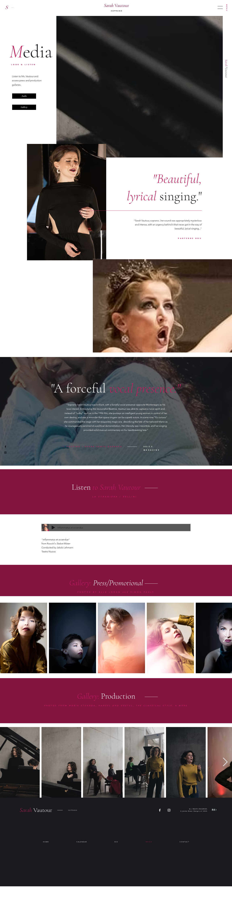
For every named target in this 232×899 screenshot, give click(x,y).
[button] (226, 7)
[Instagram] (5, 452)
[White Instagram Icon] (169, 810)
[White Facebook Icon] (160, 810)
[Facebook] (5, 446)
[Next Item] (225, 637)
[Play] (53, 527)
